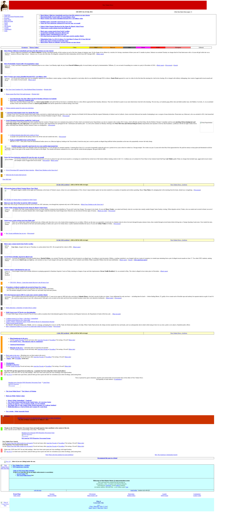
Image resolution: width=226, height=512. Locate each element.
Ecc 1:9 (8, 461)
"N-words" (18, 358)
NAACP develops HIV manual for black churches (20, 170)
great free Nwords (43, 340)
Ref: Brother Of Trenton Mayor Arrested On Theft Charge (20, 199)
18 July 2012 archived (62, 184)
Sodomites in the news (12, 364)
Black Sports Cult (92, 495)
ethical (118, 485)
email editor (134, 490)
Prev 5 (102, 506)
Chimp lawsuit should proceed (14, 323)
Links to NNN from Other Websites (23, 470)
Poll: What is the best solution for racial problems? (59, 454)
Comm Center (197, 495)
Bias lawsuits (116, 314)
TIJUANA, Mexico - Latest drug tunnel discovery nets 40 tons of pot (29, 282)
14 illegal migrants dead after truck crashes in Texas (24, 135)
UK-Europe (7, 26)
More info (72, 340)
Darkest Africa (131, 495)
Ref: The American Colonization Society (166, 454)
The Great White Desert (13, 391)
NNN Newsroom (9, 16)
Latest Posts (46, 382)
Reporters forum (18, 16)
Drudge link (47, 89)
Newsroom (169, 65)
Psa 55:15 (9, 374)
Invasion (52, 494)
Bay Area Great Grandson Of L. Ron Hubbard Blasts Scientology (24, 89)
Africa (6, 24)
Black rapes (100, 54)
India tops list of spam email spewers (16, 175)
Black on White (52, 495)
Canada (6, 27)
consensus (108, 485)
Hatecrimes (131, 494)
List (106, 506)
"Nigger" (9, 358)
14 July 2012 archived (62, 240)
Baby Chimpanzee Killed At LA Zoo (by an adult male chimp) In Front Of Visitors (29, 326)
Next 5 (94, 508)
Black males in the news (13, 355)
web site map (37, 490)
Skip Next (100, 508)
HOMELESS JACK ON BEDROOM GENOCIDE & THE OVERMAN (39, 418)
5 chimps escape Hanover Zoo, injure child (18, 320)
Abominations (10, 363)
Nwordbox (52, 340)
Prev (91, 506)
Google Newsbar (19, 340)
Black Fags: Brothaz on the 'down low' (46, 170)
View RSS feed (6, 179)
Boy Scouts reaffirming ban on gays (16, 233)
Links (5, 31)
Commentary (7, 29)
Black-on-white (8, 21)
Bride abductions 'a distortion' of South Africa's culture (21, 307)
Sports (6, 23)
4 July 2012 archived (63, 333)
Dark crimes (7, 19)
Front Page (7, 15)
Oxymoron (25, 47)
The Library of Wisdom (29, 391)
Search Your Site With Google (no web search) (20, 443)
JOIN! (98, 505)
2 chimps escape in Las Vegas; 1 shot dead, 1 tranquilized (22, 318)
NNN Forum (164, 495)
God (127, 487)
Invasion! (6, 18)
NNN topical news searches (21, 467)
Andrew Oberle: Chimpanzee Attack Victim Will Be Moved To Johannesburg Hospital (30, 321)
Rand (90, 508)
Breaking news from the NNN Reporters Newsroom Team (24, 382)
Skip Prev (96, 506)
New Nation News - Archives (178, 184)
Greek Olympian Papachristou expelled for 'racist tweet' (22, 120)
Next (105, 508)
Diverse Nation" (34, 47)
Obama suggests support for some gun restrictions (20, 108)
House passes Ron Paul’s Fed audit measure (18, 94)
